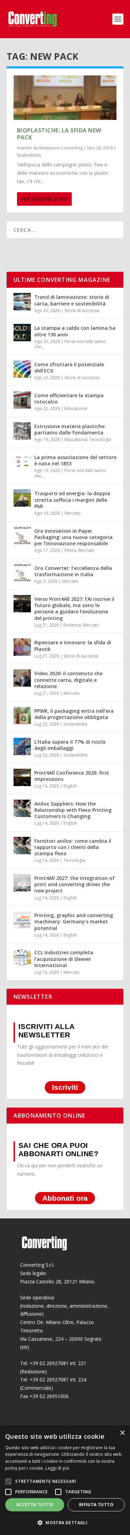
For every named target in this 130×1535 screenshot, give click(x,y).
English (70, 786)
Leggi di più (57, 1468)
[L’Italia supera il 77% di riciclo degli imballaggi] (22, 746)
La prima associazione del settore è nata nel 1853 (75, 460)
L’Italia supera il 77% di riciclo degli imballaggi (70, 744)
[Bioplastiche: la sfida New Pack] (65, 97)
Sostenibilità (29, 155)
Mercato (72, 513)
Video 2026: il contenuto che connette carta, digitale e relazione (68, 679)
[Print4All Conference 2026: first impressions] (22, 777)
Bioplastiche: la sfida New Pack (59, 133)
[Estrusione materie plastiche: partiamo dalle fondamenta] (22, 431)
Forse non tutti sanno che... (70, 344)
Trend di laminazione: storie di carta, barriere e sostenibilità (71, 300)
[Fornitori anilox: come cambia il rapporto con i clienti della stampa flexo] (22, 845)
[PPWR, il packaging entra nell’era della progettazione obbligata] (22, 715)
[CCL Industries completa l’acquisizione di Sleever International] (22, 957)
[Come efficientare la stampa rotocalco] (22, 400)
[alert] (65, 1480)
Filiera (70, 550)
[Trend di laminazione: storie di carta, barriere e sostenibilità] (22, 301)
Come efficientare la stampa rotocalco (69, 398)
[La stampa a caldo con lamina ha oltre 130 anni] (22, 332)
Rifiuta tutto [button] (96, 1505)
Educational (75, 408)
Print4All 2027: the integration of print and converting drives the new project (74, 884)
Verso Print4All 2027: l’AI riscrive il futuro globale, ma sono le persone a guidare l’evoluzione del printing (74, 608)
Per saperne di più (44, 199)
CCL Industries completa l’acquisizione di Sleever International (63, 958)
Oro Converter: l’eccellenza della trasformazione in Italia (73, 571)
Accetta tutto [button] (34, 1505)
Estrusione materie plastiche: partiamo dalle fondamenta (70, 429)
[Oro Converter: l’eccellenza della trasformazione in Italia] (22, 572)
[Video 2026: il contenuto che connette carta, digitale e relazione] (22, 678)
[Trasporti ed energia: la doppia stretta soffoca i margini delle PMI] (22, 498)
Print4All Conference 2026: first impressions (71, 775)
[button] (65, 1523)
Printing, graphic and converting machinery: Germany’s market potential (73, 921)
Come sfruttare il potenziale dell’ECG (69, 367)
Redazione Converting (61, 148)
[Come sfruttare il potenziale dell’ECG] (22, 369)
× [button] (122, 1433)
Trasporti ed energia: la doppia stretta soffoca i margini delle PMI (72, 499)
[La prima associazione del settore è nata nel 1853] (22, 462)
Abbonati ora (65, 1198)
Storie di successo (82, 310)
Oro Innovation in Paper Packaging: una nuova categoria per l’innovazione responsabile (73, 537)
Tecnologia (100, 439)
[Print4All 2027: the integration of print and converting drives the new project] (22, 882)
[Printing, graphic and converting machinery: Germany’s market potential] (22, 920)
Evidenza (72, 625)
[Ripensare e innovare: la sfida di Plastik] (22, 647)
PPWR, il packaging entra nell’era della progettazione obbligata (74, 714)
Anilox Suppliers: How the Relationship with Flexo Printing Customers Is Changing (73, 809)
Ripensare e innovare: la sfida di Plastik (72, 645)
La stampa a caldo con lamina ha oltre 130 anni (74, 331)
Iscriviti (65, 1087)
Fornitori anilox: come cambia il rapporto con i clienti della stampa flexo (72, 847)
